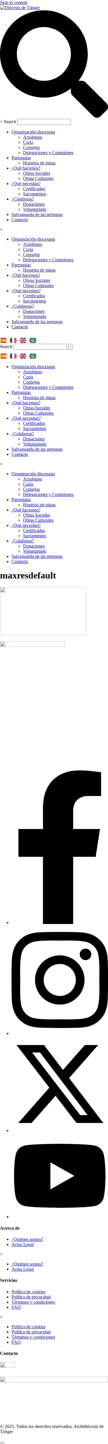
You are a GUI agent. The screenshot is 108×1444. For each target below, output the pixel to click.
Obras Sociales (36, 173)
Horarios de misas (39, 162)
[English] (24, 338)
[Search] (70, 347)
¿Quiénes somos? (27, 1239)
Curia (28, 142)
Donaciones (34, 204)
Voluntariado (34, 209)
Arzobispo (32, 137)
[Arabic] (34, 338)
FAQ (16, 1307)
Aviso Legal (23, 1244)
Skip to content (13, 2)
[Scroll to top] (2, 1443)
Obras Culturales (38, 178)
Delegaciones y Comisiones (48, 152)
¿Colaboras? (23, 199)
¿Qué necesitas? (26, 183)
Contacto (20, 219)
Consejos (31, 147)
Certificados (34, 188)
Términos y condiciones (33, 1302)
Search (10, 121)
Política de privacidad (31, 1296)
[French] (15, 338)
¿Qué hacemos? (26, 168)
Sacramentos (34, 193)
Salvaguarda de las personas (37, 214)
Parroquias (21, 157)
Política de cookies (29, 1291)
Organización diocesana (33, 132)
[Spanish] (5, 338)
